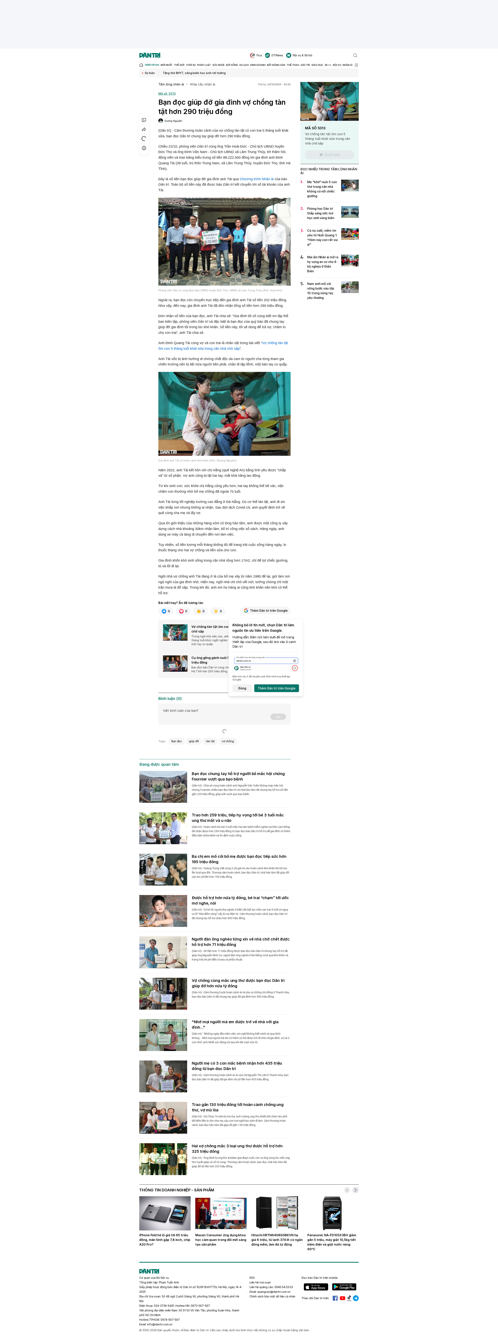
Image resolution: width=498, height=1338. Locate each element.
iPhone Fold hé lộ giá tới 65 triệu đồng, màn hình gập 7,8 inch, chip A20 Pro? (164, 1239)
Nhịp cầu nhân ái (202, 84)
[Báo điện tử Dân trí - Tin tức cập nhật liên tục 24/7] (149, 55)
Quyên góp (332, 154)
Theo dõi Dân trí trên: (315, 1298)
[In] (144, 148)
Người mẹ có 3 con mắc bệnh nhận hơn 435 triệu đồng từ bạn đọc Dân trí (237, 1066)
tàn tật (210, 741)
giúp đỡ (194, 741)
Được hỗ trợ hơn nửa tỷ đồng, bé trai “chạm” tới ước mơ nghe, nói (240, 900)
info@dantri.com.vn (159, 1324)
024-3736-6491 (164, 1305)
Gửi (278, 717)
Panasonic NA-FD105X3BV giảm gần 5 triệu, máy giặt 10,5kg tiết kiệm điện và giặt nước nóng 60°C (331, 1242)
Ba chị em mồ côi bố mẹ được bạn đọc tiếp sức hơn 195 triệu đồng (239, 859)
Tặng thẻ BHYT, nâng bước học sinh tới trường (194, 73)
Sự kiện (150, 73)
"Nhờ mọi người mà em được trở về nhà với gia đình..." (235, 1025)
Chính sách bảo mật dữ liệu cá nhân (272, 1296)
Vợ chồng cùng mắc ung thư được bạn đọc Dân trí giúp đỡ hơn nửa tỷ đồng (238, 983)
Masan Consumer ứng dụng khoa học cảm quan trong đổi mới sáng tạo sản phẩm (220, 1239)
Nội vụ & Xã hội (302, 55)
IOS (316, 1287)
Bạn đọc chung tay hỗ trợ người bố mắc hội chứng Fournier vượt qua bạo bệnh (238, 776)
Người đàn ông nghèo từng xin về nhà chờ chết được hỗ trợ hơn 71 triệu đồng (241, 942)
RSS (252, 1277)
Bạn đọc (176, 741)
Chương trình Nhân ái (257, 179)
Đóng (242, 688)
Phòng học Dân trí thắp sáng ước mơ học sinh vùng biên (320, 213)
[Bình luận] (144, 120)
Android (344, 1287)
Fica (259, 55)
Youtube (342, 1298)
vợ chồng (228, 741)
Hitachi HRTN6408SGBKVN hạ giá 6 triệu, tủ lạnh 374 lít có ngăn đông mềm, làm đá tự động (277, 1239)
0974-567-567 (170, 1319)
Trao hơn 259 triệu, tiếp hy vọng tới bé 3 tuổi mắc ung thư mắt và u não (238, 818)
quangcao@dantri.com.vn (273, 1291)
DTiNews (277, 55)
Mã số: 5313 (167, 94)
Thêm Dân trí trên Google (269, 610)
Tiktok (349, 1298)
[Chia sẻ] (144, 129)
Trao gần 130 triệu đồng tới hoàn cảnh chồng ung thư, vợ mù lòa (238, 1107)
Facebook (335, 1298)
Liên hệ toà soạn (260, 1282)
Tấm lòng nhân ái (171, 84)
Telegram (356, 1298)
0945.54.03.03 (283, 1287)
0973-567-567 (200, 1305)
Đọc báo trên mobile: (320, 1277)
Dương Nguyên (173, 120)
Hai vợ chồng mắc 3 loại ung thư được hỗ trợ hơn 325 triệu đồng (237, 1149)
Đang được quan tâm (159, 764)
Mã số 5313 (315, 128)
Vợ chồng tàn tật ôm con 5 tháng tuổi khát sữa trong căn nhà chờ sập (327, 138)
